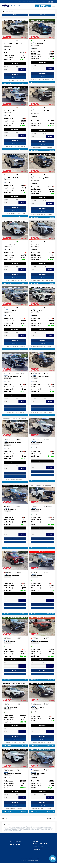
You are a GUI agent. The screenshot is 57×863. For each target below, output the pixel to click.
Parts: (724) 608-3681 (41, 1)
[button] (27, 28)
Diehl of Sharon (7, 83)
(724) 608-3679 (42, 5)
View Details (14, 77)
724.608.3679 (23, 83)
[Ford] (5, 6)
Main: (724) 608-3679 (22, 1)
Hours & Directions (42, 6)
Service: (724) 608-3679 (31, 1)
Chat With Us (15, 74)
